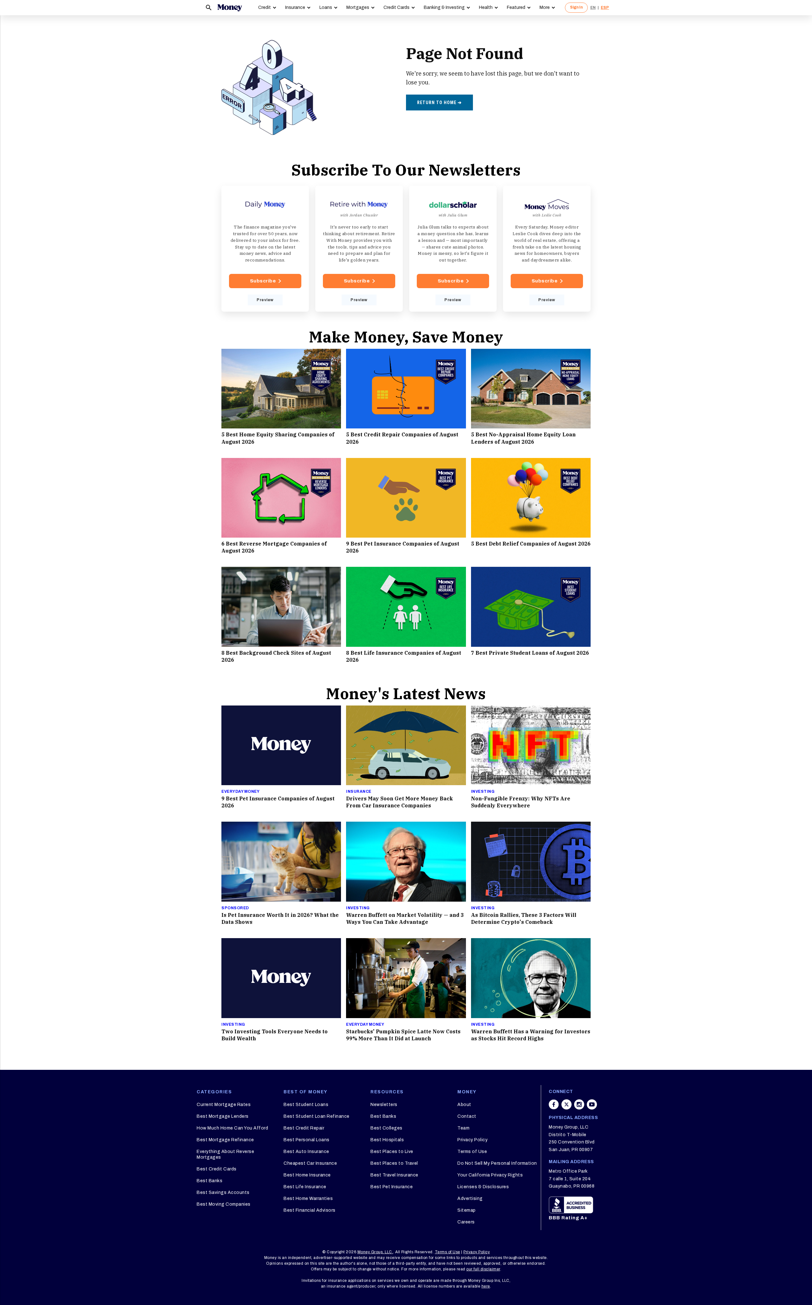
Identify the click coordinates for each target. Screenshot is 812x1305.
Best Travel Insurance (394, 1175)
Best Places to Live (391, 1151)
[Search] (208, 7)
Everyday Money (240, 791)
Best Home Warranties (308, 1198)
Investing (483, 791)
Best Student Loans (306, 1104)
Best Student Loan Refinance (317, 1116)
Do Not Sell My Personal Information (497, 1163)
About (464, 1104)
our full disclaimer (483, 1269)
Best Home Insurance (307, 1175)
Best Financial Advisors (310, 1210)
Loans (325, 7)
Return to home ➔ (439, 102)
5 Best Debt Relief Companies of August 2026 (531, 543)
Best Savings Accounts (223, 1192)
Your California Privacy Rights (490, 1175)
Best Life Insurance (305, 1186)
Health (486, 7)
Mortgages (357, 7)
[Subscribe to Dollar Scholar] (453, 249)
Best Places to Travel (394, 1163)
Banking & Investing (444, 7)
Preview (265, 300)
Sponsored (235, 908)
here (485, 1286)
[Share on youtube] (592, 1104)
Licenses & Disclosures (483, 1186)
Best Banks (209, 1180)
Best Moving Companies (224, 1204)
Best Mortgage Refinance (225, 1139)
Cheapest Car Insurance (310, 1163)
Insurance (295, 7)
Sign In (576, 7)
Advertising (470, 1198)
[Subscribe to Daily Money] (265, 249)
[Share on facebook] (554, 1104)
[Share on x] (566, 1104)
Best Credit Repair (304, 1128)
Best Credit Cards (217, 1169)
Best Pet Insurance (391, 1186)
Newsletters (383, 1104)
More (545, 7)
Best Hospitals (387, 1139)
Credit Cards (396, 7)
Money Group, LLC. (375, 1252)
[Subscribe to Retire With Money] (359, 249)
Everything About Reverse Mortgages (225, 1154)
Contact (466, 1116)
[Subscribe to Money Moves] (547, 249)
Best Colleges (386, 1128)
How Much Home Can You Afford (232, 1128)
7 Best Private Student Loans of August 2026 (530, 653)
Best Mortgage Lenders (223, 1116)
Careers (466, 1222)
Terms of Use (472, 1151)
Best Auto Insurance (306, 1151)
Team (463, 1128)
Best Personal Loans (307, 1139)
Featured (516, 7)
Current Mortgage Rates (224, 1104)
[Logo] (229, 7)
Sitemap (466, 1210)
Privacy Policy (472, 1139)
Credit (264, 7)
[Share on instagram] (579, 1104)
